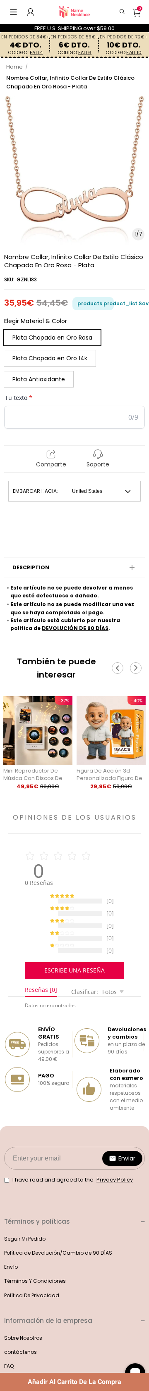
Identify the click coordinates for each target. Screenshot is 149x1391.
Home (14, 67)
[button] (13, 12)
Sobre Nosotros (23, 1346)
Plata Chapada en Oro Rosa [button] (52, 337)
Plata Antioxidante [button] (38, 379)
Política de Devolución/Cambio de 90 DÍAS (58, 1261)
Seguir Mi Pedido (25, 1247)
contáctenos (20, 1360)
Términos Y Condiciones (35, 1289)
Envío (11, 1275)
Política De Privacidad (31, 1303)
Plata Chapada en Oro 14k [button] (49, 358)
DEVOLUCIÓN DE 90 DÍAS (75, 628)
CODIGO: (25, 53)
